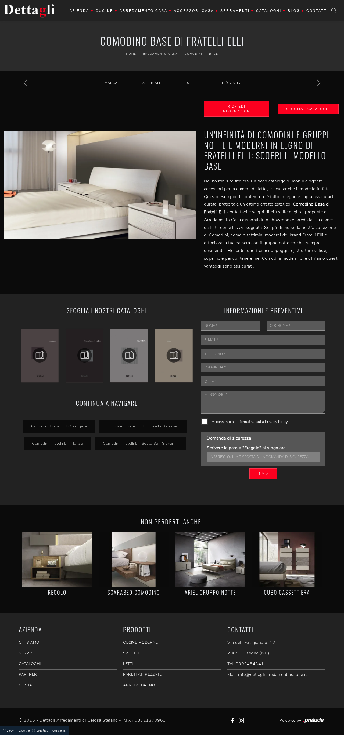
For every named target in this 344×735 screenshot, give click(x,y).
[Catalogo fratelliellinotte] (129, 355)
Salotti (131, 653)
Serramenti (235, 11)
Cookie (24, 730)
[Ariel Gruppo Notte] (210, 559)
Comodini (193, 54)
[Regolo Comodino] (28, 83)
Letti (128, 663)
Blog (294, 11)
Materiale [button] (151, 83)
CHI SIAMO (29, 642)
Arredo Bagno (139, 685)
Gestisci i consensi (52, 730)
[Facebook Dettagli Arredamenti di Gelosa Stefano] (232, 720)
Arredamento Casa (143, 11)
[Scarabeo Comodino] (134, 559)
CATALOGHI (30, 663)
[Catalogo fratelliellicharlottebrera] (174, 355)
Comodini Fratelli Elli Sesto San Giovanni (140, 443)
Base (213, 54)
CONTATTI (28, 685)
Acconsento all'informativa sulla (250, 421)
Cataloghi (268, 11)
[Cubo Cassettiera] (287, 559)
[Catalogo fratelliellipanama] (84, 355)
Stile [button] (191, 83)
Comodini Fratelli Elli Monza (57, 443)
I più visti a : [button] (232, 83)
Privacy (8, 730)
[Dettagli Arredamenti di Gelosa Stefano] (29, 10)
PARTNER (28, 674)
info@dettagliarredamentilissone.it (272, 675)
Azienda (79, 11)
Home (131, 54)
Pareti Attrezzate (142, 674)
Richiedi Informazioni (236, 109)
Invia (263, 473)
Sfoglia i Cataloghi (308, 109)
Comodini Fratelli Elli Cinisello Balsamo (142, 426)
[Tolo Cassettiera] (315, 83)
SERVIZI (26, 653)
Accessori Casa (194, 11)
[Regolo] (57, 559)
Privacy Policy (276, 421)
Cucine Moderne (140, 642)
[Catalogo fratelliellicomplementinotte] (40, 355)
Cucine (104, 11)
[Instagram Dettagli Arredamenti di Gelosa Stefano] (241, 720)
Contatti (317, 11)
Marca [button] (111, 83)
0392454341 (250, 664)
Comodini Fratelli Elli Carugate (59, 426)
